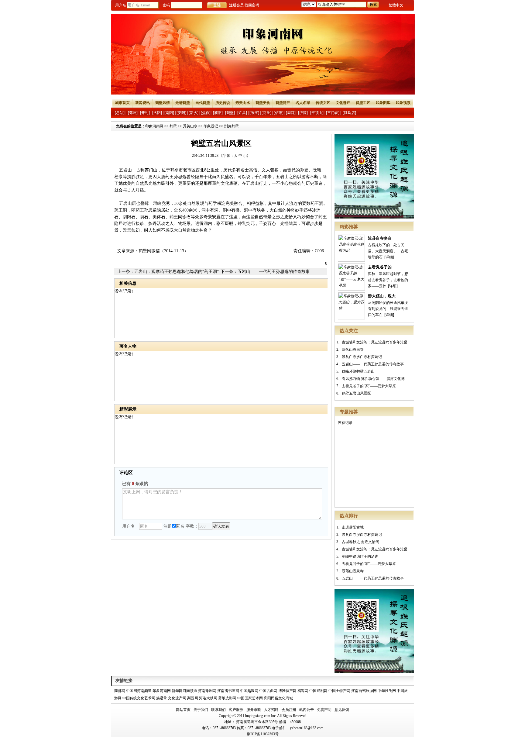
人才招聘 (271, 710)
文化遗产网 (177, 698)
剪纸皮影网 (227, 698)
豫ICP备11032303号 (263, 734)
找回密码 (252, 5)
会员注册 (289, 710)
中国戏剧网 (318, 691)
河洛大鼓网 (208, 698)
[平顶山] (317, 113)
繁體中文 (396, 5)
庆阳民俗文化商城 (278, 698)
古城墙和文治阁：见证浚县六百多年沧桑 (374, 342)
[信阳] (278, 113)
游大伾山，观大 (382, 296)
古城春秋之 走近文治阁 (360, 542)
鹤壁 (173, 126)
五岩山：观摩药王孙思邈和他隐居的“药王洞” (176, 271)
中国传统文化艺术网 (138, 698)
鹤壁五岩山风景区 (356, 393)
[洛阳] (157, 113)
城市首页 (122, 103)
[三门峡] (332, 113)
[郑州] (133, 113)
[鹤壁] (230, 113)
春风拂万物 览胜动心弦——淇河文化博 (373, 379)
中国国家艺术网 (250, 698)
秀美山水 (242, 103)
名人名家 (303, 103)
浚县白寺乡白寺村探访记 (362, 357)
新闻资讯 (142, 103)
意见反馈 (342, 710)
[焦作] (206, 113)
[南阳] (169, 113)
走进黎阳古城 (353, 527)
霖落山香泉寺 (353, 349)
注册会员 (236, 5)
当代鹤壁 (202, 103)
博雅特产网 (287, 691)
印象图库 (383, 103)
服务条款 (253, 710)
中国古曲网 (268, 691)
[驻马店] (349, 113)
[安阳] (181, 113)
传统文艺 (323, 103)
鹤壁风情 (162, 103)
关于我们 (201, 710)
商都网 (119, 691)
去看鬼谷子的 (380, 267)
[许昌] (242, 113)
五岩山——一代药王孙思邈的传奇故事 (373, 364)
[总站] (120, 113)
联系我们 (218, 710)
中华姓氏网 (387, 691)
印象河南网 (154, 126)
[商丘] (266, 113)
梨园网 (192, 698)
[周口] (291, 113)
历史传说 (222, 103)
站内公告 (306, 710)
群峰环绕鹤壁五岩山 (358, 371)
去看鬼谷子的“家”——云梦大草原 (369, 386)
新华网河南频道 (184, 691)
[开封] (145, 113)
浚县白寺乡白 (380, 238)
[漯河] (254, 113)
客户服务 (236, 710)
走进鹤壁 (182, 103)
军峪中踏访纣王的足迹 (360, 556)
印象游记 (211, 126)
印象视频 (403, 103)
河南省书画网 (228, 691)
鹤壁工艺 (363, 103)
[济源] (303, 113)
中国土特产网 (339, 691)
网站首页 (183, 710)
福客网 (302, 691)
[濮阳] (218, 113)
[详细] (389, 257)
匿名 (180, 526)
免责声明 (324, 710)
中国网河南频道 (139, 691)
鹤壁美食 (263, 103)
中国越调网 (249, 691)
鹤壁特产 (283, 103)
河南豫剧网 (207, 691)
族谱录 (161, 698)
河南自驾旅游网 (364, 691)
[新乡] (193, 113)
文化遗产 (343, 103)
